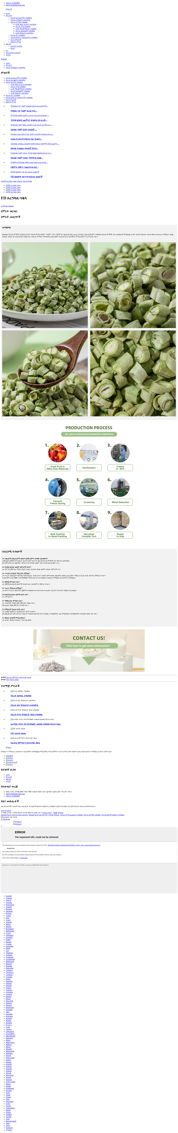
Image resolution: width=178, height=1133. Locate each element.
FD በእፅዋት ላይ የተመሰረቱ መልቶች (27, 176)
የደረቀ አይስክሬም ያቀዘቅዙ (25, 31)
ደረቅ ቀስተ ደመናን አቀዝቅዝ (25, 24)
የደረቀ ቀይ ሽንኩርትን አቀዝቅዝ (24, 705)
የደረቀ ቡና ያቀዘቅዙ (18, 35)
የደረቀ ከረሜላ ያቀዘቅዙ (19, 22)
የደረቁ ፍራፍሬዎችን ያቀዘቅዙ (21, 18)
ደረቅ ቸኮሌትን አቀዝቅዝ (24, 33)
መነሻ (8, 13)
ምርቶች (9, 16)
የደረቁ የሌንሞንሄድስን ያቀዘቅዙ (113, 815)
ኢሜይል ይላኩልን (7, 206)
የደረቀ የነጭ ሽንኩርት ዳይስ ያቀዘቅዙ (27, 714)
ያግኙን (8, 55)
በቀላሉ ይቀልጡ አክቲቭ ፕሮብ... (24, 148)
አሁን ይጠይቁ (6, 810)
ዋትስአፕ (18, 822)
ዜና (7, 51)
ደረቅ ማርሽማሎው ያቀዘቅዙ (25, 29)
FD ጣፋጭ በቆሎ (12, 680)
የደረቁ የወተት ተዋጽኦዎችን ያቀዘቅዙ (24, 37)
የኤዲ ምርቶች (16, 40)
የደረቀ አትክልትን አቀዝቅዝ (20, 20)
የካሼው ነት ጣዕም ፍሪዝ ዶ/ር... (24, 111)
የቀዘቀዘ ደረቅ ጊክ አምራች (38, 815)
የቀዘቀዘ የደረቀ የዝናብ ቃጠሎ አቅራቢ (14, 815)
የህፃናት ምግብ (16, 42)
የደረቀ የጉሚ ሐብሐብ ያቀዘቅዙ (71, 815)
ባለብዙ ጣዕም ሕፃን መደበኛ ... (24, 129)
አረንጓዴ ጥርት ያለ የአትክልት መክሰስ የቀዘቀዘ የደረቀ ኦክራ (36, 724)
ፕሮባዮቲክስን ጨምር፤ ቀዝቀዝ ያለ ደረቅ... (29, 120)
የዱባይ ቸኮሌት (54, 815)
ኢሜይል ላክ (5, 819)
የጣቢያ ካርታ (47, 813)
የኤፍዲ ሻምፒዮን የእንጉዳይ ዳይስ (19, 677)
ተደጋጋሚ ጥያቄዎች (13, 53)
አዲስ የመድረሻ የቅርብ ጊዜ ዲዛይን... (26, 139)
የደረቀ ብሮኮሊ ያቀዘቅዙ (21, 695)
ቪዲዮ (13, 48)
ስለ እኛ (8, 44)
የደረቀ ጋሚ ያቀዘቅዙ (22, 27)
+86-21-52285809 (13, 3)
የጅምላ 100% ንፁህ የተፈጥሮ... (25, 167)
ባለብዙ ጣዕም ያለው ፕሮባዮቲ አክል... (27, 158)
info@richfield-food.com (15, 5)
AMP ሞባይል (58, 813)
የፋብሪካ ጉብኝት (17, 46)
